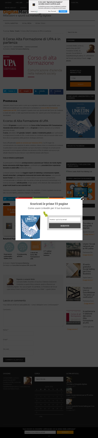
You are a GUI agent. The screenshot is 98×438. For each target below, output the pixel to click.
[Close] (82, 198)
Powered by (33, 11)
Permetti (63, 11)
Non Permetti (52, 11)
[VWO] (38, 11)
